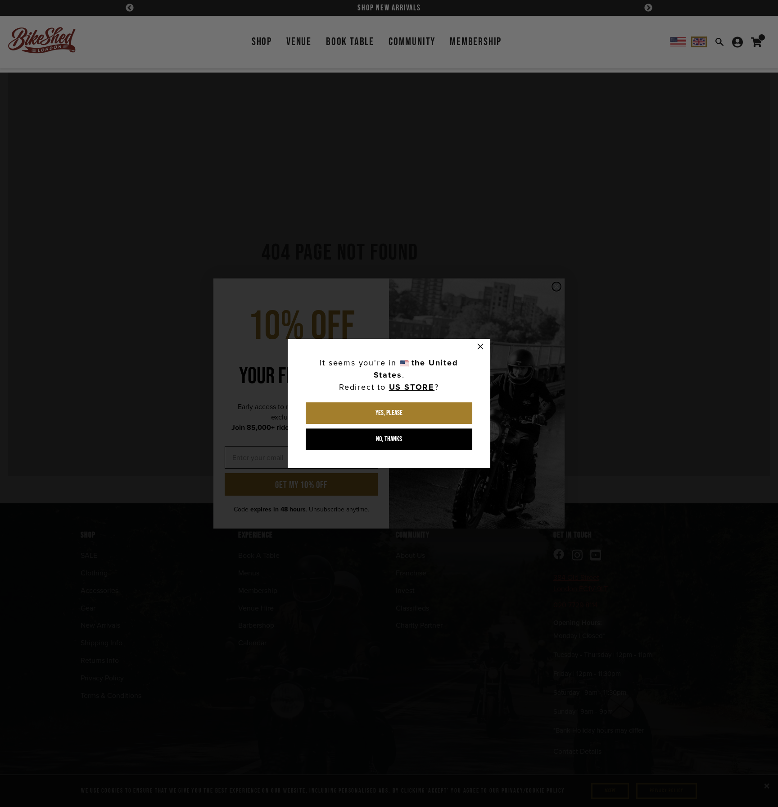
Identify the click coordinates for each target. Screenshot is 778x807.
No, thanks (389, 439)
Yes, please (389, 413)
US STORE (411, 387)
